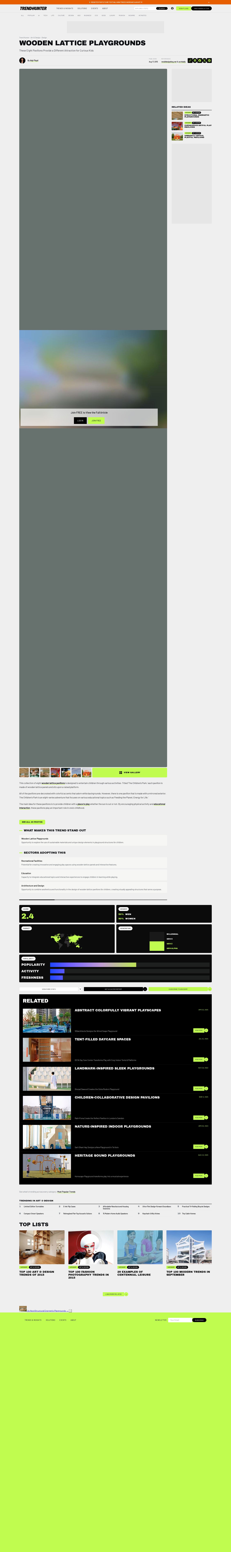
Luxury (112, 15)
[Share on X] (204, 60)
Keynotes (142, 15)
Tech (45, 15)
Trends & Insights (64, 8)
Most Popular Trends (66, 1191)
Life (52, 15)
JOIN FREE (96, 420)
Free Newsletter (201, 8)
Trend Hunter (24, 38)
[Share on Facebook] (199, 60)
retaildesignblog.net (169, 62)
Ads (79, 15)
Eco (96, 15)
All (22, 15)
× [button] (208, 2)
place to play (84, 804)
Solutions (82, 8)
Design (71, 15)
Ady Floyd (34, 60)
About (105, 8)
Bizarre (132, 15)
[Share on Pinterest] (209, 60)
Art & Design (35, 38)
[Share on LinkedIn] (194, 60)
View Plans (183, 8)
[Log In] (172, 8)
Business (87, 15)
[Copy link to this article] (190, 60)
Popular (31, 15)
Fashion (122, 15)
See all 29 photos (32, 822)
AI (39, 15)
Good (104, 15)
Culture (61, 15)
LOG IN (80, 420)
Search (162, 8)
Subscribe (199, 1320)
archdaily (182, 62)
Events (94, 8)
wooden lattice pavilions (53, 783)
